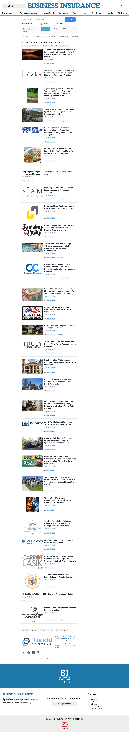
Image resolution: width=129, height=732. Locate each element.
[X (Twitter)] (24, 653)
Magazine (110, 13)
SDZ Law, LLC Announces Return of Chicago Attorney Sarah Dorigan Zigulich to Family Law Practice (59, 72)
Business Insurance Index (29, 30)
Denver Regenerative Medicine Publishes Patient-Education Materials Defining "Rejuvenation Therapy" (58, 131)
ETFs (64, 29)
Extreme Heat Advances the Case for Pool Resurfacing (60, 609)
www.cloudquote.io (68, 638)
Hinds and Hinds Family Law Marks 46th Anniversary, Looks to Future (59, 207)
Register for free (15, 6)
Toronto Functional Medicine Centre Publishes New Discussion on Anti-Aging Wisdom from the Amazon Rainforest (59, 53)
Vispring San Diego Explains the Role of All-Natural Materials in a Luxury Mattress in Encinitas (48, 173)
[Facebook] (29, 653)
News (44, 37)
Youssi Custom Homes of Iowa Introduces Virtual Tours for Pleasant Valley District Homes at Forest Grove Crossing (60, 480)
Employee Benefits (48, 13)
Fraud (63, 199)
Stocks (56, 29)
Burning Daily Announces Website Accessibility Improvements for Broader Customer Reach (59, 227)
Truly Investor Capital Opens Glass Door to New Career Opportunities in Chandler (60, 344)
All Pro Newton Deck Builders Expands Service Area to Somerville (59, 576)
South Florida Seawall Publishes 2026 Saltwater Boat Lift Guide (58, 423)
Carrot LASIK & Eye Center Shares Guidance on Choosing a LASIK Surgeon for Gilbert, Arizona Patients (60, 558)
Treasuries (74, 37)
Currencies (52, 37)
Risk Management (8, 13)
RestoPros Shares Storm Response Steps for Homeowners (59, 541)
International (63, 13)
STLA (63, 334)
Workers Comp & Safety (28, 13)
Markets (45, 29)
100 (60, 46)
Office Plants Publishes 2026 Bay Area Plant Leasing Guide (47, 594)
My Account (124, 6)
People (75, 13)
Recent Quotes (27, 24)
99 (56, 46)
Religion (63, 121)
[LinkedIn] (33, 653)
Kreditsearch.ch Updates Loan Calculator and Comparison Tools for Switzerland (60, 362)
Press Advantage (51, 63)
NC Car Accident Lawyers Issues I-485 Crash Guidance (59, 327)
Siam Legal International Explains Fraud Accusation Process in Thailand (58, 190)
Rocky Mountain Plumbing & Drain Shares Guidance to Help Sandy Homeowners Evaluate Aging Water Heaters (59, 404)
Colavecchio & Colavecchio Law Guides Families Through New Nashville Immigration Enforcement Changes (59, 267)
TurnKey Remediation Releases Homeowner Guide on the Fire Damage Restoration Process (57, 523)
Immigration (64, 278)
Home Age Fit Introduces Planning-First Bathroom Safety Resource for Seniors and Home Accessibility (59, 291)
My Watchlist (44, 24)
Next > (65, 46)
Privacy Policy (62, 645)
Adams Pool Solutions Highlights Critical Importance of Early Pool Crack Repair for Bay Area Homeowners (58, 247)
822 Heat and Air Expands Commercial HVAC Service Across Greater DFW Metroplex (58, 500)
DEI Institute (122, 13)
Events (84, 13)
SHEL (63, 257)
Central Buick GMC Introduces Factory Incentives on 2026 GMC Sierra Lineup (58, 309)
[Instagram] (38, 653)
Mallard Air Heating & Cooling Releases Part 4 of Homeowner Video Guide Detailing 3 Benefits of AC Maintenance (60, 460)
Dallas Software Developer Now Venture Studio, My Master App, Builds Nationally (58, 381)
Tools (73, 29)
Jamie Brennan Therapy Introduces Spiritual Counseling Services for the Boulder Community (60, 111)
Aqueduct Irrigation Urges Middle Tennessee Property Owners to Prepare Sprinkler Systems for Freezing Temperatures (58, 92)
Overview (36, 37)
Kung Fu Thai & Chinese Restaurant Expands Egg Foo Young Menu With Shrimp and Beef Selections (59, 150)
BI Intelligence (97, 13)
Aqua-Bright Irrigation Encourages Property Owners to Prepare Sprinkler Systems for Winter (59, 440)
